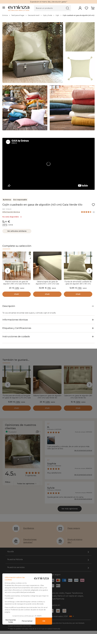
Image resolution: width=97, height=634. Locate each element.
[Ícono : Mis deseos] (93, 204)
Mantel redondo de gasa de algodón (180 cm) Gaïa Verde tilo (16, 283)
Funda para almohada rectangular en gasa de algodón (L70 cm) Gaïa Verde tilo (16, 398)
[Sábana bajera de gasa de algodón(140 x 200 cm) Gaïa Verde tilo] (47, 266)
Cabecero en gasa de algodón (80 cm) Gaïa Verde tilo (78, 397)
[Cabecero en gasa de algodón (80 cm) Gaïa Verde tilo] (78, 380)
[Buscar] (67, 8)
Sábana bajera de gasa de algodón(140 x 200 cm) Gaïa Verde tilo (47, 284)
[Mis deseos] (86, 9)
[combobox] (27, 483)
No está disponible (11, 217)
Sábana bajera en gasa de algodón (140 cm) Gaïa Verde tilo (47, 397)
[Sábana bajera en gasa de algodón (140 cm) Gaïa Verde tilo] (47, 380)
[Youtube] (58, 611)
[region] (48, 16)
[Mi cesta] (93, 9)
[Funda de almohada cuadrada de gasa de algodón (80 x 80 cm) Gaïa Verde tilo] (78, 266)
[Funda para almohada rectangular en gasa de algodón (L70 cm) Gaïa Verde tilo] (16, 380)
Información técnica (11, 212)
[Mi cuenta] (80, 9)
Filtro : (8, 482)
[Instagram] (64, 611)
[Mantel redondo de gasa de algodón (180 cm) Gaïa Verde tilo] (16, 266)
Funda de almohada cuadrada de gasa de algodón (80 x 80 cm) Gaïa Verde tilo (78, 284)
